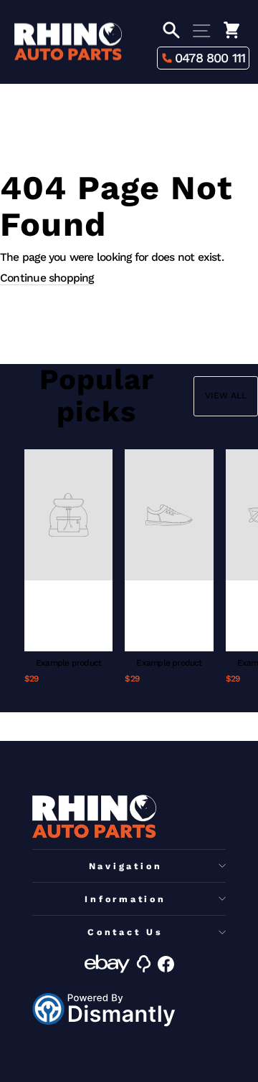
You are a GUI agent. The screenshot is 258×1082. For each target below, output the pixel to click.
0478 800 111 (210, 57)
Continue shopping (47, 278)
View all (226, 396)
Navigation (126, 866)
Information (125, 899)
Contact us (125, 932)
